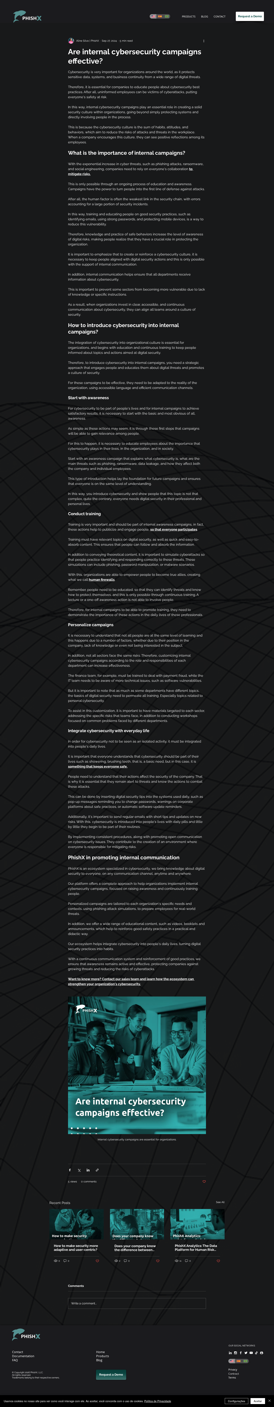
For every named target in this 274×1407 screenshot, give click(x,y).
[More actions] (203, 40)
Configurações (236, 1401)
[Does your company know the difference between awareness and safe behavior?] (137, 1224)
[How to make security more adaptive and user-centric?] (76, 1224)
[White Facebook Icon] (241, 1353)
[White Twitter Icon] (246, 1353)
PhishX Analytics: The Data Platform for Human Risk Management (196, 1248)
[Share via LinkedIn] (88, 1170)
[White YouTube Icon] (251, 1353)
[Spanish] (159, 16)
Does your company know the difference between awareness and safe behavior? (135, 1248)
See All (220, 1202)
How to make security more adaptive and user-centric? (76, 1248)
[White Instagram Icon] (235, 1353)
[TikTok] (256, 1353)
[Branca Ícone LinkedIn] (230, 1353)
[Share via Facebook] (70, 1170)
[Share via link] (97, 1170)
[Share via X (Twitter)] (79, 1170)
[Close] (269, 1401)
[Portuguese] (166, 16)
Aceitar (258, 1401)
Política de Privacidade (157, 1401)
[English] (153, 16)
